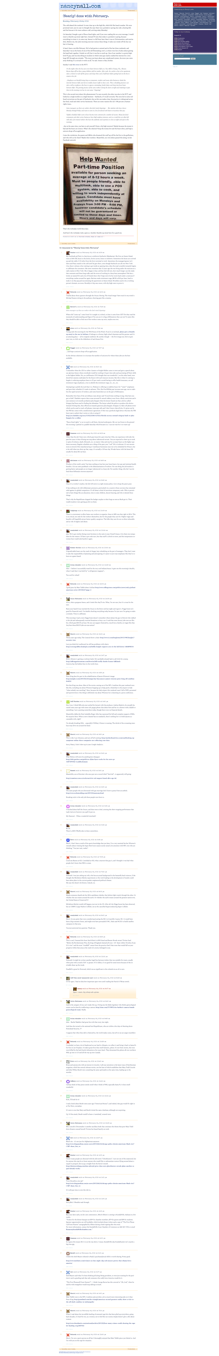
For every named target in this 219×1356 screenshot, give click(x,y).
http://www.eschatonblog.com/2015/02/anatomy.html (85, 793)
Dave (175, 19)
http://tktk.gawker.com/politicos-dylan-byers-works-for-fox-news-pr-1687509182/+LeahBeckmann (90, 760)
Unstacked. (179, 38)
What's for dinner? (181, 43)
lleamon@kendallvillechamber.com (78, 1229)
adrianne (211, 13)
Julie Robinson (184, 16)
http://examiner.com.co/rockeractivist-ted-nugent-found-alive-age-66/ (91, 778)
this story (76, 64)
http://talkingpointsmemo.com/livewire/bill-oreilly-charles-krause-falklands (93, 661)
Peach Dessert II (181, 48)
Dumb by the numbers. (182, 45)
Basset (188, 18)
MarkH (206, 24)
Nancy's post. (189, 9)
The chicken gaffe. (181, 41)
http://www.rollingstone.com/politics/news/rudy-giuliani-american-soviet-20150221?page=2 (101, 588)
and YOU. (193, 25)
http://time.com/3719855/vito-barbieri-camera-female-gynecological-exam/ (100, 1008)
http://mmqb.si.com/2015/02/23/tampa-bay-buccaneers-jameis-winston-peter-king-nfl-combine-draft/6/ (100, 680)
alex (192, 13)
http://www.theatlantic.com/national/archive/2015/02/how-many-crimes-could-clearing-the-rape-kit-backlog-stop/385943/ (101, 1324)
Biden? (178, 49)
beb (201, 13)
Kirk (182, 22)
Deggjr (197, 13)
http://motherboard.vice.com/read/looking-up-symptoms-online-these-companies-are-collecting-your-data (100, 739)
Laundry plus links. (68, 10)
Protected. (132, 10)
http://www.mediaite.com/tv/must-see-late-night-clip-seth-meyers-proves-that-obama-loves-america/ (99, 1262)
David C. (187, 13)
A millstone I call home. (183, 46)
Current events (84, 236)
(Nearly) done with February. (86, 16)
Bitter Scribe (199, 14)
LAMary (187, 22)
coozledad (177, 14)
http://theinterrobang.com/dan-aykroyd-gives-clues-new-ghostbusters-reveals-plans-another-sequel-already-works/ (100, 1167)
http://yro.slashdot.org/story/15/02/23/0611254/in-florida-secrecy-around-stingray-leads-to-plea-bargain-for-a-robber (100, 416)
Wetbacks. (179, 40)
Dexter (176, 13)
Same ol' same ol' (97, 236)
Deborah (182, 13)
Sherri (192, 16)
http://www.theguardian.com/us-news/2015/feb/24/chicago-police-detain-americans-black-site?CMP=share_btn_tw (100, 1145)
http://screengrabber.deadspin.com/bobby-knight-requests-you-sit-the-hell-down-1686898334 (99, 646)
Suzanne (205, 13)
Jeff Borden (211, 16)
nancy (194, 21)
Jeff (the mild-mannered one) (183, 21)
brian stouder (208, 14)
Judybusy (184, 14)
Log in (175, 66)
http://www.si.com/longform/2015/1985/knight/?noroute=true (100, 638)
